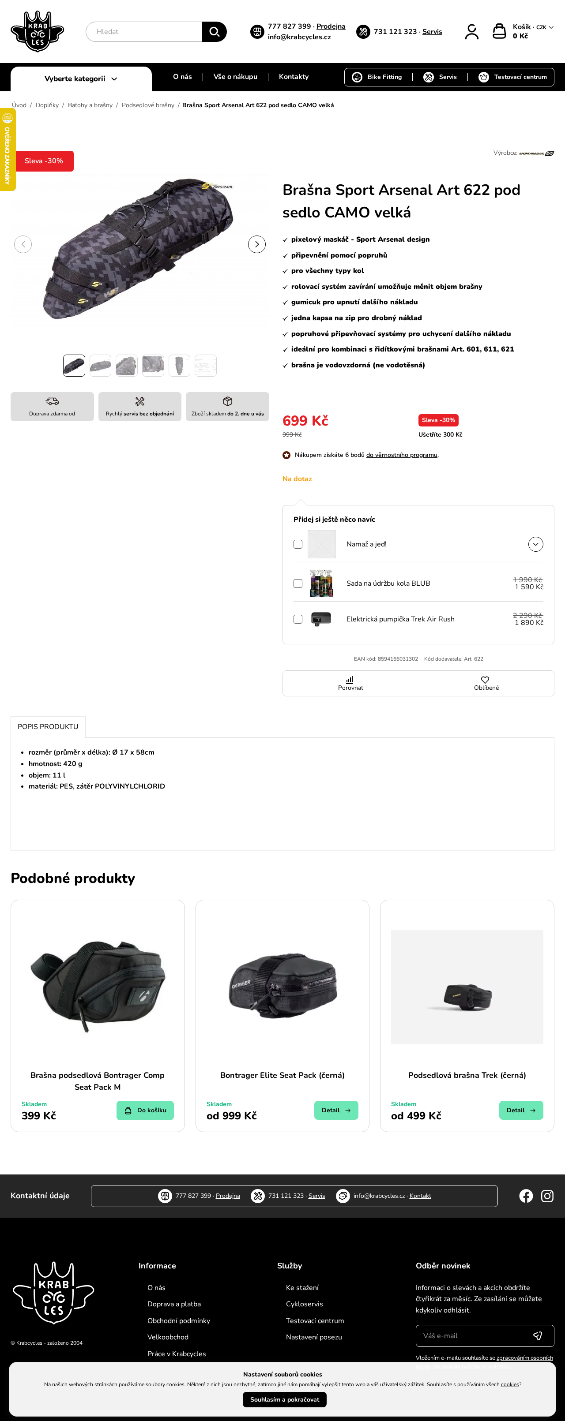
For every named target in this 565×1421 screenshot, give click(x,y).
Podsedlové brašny (148, 105)
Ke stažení (302, 1288)
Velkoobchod (167, 1337)
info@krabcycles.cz (299, 37)
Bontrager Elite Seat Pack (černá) (282, 1075)
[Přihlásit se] (537, 1335)
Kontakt (420, 1196)
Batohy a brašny (90, 105)
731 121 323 (396, 32)
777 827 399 (290, 26)
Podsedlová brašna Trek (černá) (467, 1075)
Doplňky (47, 105)
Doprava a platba (174, 1304)
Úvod (19, 105)
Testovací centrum (520, 77)
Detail (330, 1110)
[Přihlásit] (471, 31)
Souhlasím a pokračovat (284, 1399)
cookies (510, 1384)
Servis (432, 32)
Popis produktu (48, 727)
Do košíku (151, 1110)
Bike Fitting (385, 77)
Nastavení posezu (314, 1337)
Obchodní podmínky (178, 1321)
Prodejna (331, 26)
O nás (182, 77)
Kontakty (294, 77)
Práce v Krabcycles (176, 1354)
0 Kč (520, 36)
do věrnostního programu (401, 455)
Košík (523, 27)
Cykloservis (304, 1304)
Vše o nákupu (235, 77)
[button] (257, 244)
